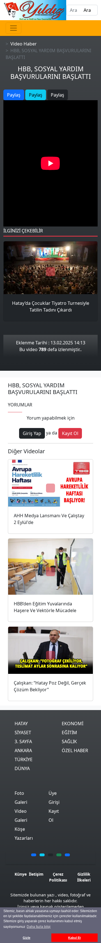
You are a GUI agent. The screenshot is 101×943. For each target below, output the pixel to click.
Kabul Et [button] (74, 937)
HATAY (21, 723)
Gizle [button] (26, 937)
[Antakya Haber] (34, 9)
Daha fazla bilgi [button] (38, 927)
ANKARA (23, 750)
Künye (21, 874)
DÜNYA (22, 768)
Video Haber (23, 44)
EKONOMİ (72, 723)
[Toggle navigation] (13, 28)
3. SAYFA (23, 741)
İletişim (36, 874)
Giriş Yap (32, 433)
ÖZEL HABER (75, 750)
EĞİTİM (69, 732)
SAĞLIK (69, 741)
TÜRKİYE (24, 759)
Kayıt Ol (70, 433)
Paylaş (13, 95)
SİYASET (23, 732)
